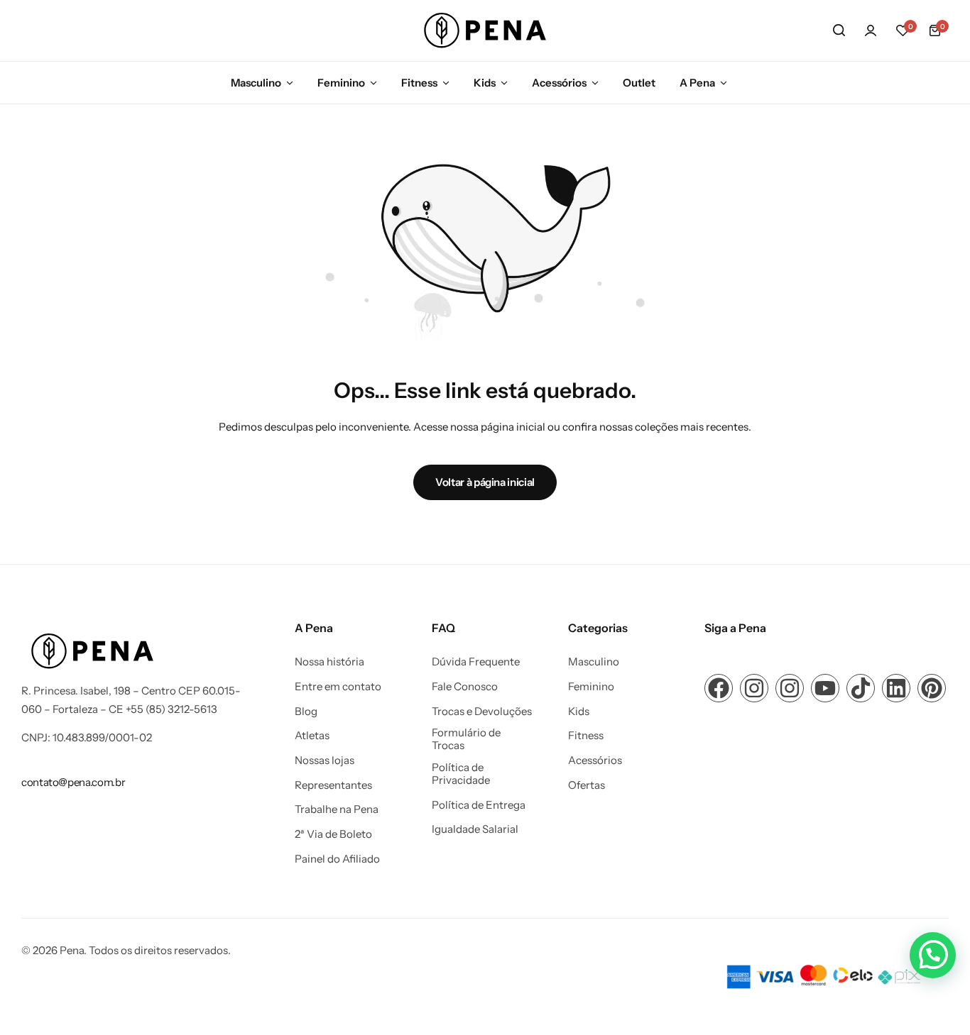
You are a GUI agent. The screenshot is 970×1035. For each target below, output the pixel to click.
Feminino (341, 82)
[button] (902, 30)
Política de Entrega (478, 805)
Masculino (256, 82)
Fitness (419, 82)
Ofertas (586, 785)
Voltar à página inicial (485, 482)
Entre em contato (338, 686)
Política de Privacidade (461, 774)
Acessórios (559, 82)
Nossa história (329, 661)
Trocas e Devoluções (482, 711)
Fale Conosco (465, 686)
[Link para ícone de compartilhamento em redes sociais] (718, 688)
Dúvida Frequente (476, 661)
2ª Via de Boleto (333, 834)
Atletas (312, 735)
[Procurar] (838, 30)
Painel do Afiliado (337, 859)
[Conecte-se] (870, 30)
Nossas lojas (324, 760)
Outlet (639, 82)
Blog (306, 711)
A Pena (697, 82)
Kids (485, 82)
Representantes (333, 785)
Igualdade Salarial (475, 829)
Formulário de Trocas (466, 739)
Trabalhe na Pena (336, 809)
